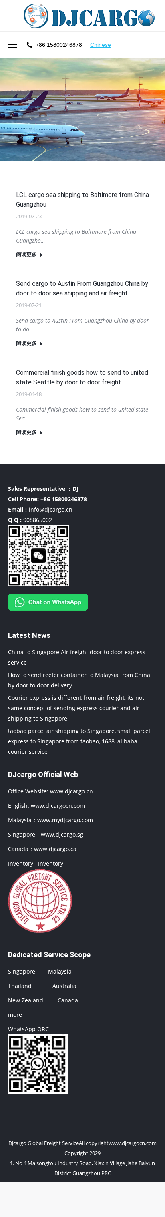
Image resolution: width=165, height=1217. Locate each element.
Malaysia (60, 971)
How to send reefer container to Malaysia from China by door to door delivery (79, 680)
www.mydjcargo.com (65, 820)
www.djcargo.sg (62, 834)
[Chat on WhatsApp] (48, 612)
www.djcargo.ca (55, 849)
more (15, 1014)
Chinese (100, 45)
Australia (64, 986)
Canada (68, 1000)
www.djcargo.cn (70, 791)
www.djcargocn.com (58, 805)
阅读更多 (26, 254)
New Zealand (25, 1000)
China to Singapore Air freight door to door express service (76, 657)
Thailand (20, 986)
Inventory (50, 863)
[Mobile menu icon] (13, 45)
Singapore (21, 971)
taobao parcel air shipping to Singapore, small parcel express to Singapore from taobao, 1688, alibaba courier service (79, 741)
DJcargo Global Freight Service (43, 1143)
